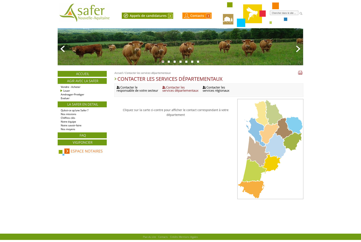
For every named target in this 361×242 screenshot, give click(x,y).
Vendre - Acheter (70, 87)
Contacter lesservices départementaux (180, 88)
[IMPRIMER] (300, 73)
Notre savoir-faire (71, 125)
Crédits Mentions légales (184, 236)
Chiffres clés (68, 118)
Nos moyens (68, 129)
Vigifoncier (83, 142)
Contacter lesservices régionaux (216, 88)
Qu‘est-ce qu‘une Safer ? (74, 110)
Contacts (163, 236)
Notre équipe (68, 121)
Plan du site (149, 236)
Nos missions (68, 114)
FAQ (83, 135)
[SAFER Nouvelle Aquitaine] (84, 22)
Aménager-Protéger (72, 94)
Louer (66, 90)
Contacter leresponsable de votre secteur (137, 88)
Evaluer (65, 98)
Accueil (82, 74)
